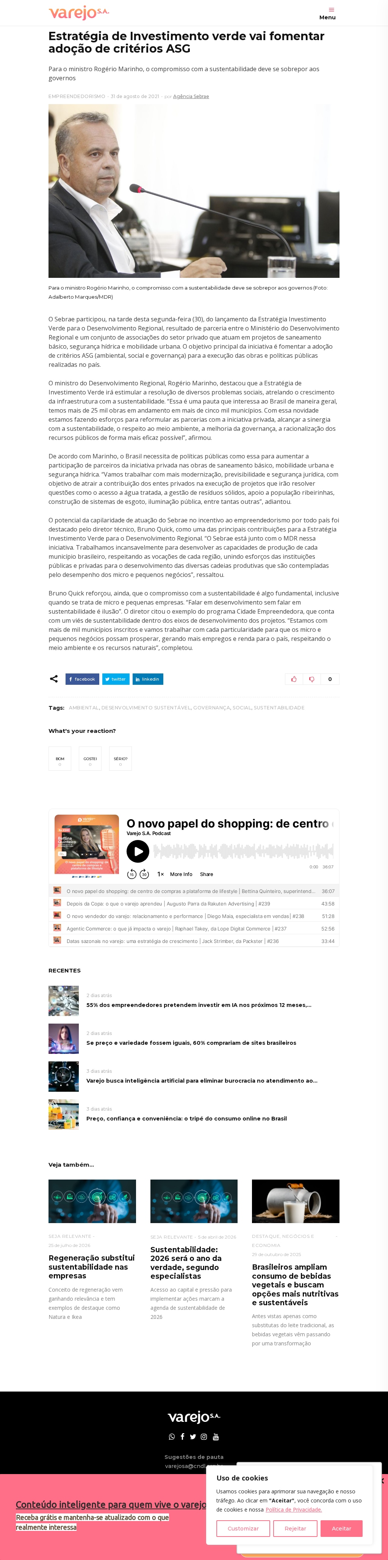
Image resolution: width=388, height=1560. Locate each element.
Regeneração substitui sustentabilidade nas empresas (91, 1267)
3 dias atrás (99, 1071)
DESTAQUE (266, 1236)
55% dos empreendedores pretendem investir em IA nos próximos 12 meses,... (198, 1005)
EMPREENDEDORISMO (76, 96)
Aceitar (341, 1528)
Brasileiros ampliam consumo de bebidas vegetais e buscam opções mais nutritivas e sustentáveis (295, 1285)
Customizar (243, 1528)
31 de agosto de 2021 (135, 96)
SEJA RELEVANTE (69, 1236)
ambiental (84, 708)
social (242, 708)
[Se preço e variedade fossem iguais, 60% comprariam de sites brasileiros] (63, 1038)
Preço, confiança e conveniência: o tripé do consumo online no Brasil (186, 1118)
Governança (211, 708)
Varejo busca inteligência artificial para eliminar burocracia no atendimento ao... (202, 1080)
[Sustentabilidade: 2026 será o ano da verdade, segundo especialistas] (194, 1201)
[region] (289, 1505)
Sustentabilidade (279, 708)
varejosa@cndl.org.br (194, 1466)
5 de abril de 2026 (217, 1237)
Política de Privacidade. (294, 1509)
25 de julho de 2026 (69, 1245)
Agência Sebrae (191, 96)
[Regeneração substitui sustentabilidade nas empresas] (92, 1201)
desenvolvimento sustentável (146, 708)
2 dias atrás (99, 995)
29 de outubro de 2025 (276, 1254)
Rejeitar (295, 1528)
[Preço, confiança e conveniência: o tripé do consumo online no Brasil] (63, 1114)
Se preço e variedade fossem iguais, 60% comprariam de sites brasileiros (191, 1042)
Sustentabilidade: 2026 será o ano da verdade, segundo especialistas (186, 1263)
